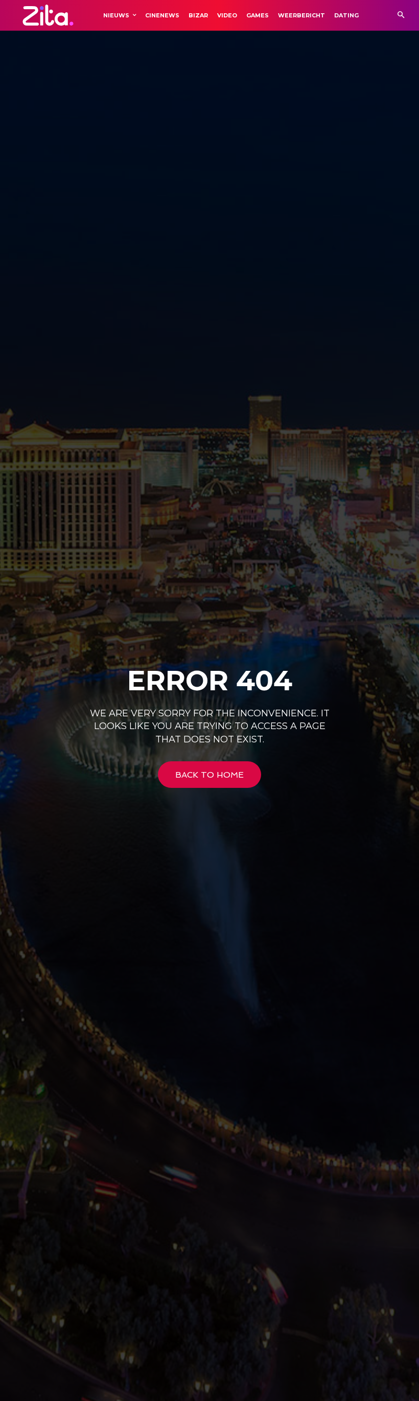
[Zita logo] (48, 15)
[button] (400, 15)
